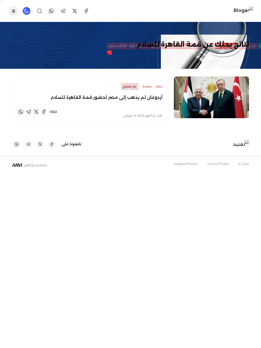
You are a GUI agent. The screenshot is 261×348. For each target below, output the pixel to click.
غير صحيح (129, 86)
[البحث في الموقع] (39, 11)
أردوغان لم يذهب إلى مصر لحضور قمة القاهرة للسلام (106, 97)
